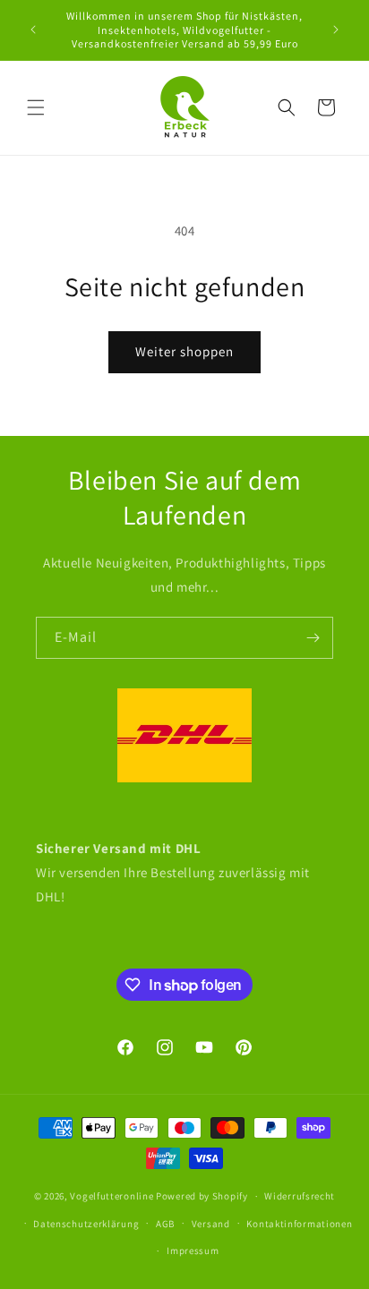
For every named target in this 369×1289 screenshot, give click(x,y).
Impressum (193, 1250)
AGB (165, 1223)
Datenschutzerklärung (86, 1223)
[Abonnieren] (312, 638)
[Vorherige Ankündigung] (33, 29)
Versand (211, 1223)
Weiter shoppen (184, 351)
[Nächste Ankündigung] (336, 29)
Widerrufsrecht (299, 1196)
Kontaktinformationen (299, 1223)
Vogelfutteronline (111, 1196)
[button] (36, 107)
